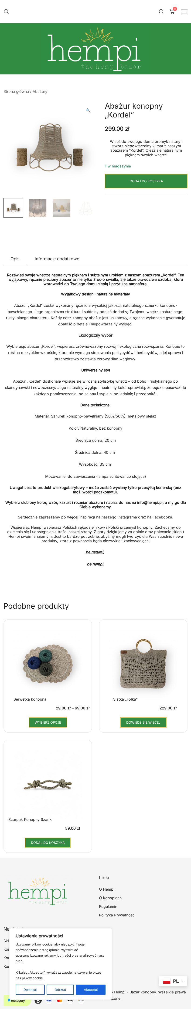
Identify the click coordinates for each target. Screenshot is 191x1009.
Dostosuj (30, 990)
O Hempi (106, 889)
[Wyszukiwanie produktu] (6, 11)
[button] (88, 110)
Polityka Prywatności (117, 915)
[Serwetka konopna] (48, 668)
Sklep (8, 941)
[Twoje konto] (161, 12)
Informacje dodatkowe (57, 258)
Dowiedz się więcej (143, 722)
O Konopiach (110, 897)
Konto (8, 958)
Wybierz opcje (48, 722)
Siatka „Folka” (125, 699)
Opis (15, 258)
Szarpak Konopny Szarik (30, 819)
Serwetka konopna (30, 699)
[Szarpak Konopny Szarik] (48, 788)
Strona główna (16, 91)
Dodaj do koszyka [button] (48, 843)
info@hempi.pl (150, 502)
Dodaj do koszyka (146, 181)
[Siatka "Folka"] (143, 668)
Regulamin (108, 906)
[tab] (15, 259)
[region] (60, 964)
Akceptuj (91, 990)
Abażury (40, 91)
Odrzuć (60, 990)
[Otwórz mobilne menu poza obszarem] (184, 11)
